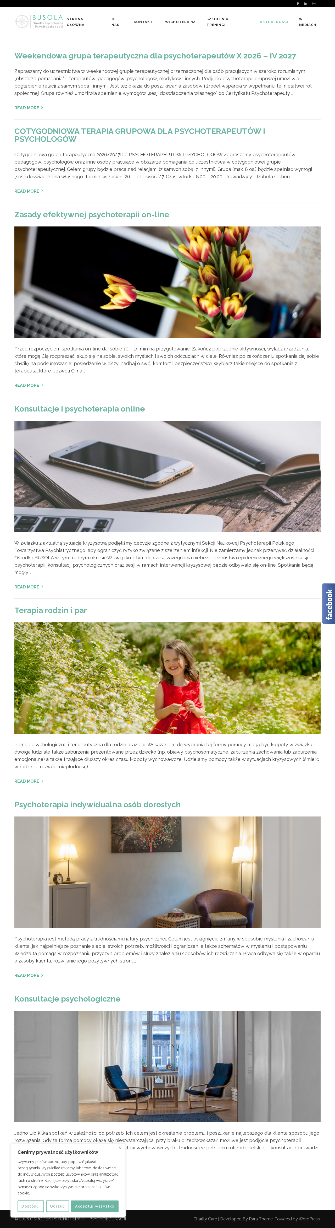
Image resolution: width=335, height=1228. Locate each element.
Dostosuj (30, 1206)
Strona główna (76, 22)
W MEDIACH (307, 22)
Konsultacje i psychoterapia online (79, 408)
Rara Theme (261, 1218)
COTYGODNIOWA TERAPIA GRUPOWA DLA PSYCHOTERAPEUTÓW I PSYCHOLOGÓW (139, 135)
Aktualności (274, 22)
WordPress (309, 1218)
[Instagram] (313, 4)
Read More (26, 107)
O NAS (115, 22)
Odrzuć (57, 1206)
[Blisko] (120, 1148)
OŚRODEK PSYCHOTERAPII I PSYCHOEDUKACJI (78, 1218)
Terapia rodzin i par (50, 610)
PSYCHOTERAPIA (180, 22)
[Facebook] (298, 4)
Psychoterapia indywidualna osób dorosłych (97, 804)
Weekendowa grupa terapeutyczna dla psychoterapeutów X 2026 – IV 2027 (155, 55)
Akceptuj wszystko (95, 1206)
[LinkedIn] (305, 4)
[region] (68, 1181)
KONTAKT (143, 22)
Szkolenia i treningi (218, 22)
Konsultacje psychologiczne (67, 998)
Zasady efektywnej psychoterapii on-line (91, 214)
